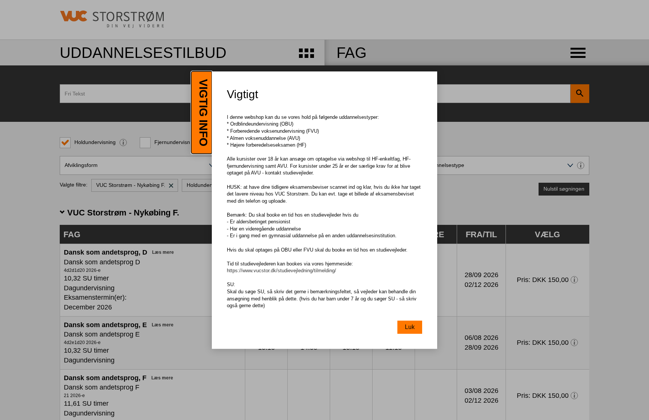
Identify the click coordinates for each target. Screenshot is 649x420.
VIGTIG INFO (203, 112)
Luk (410, 326)
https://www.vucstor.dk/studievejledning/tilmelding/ (281, 270)
